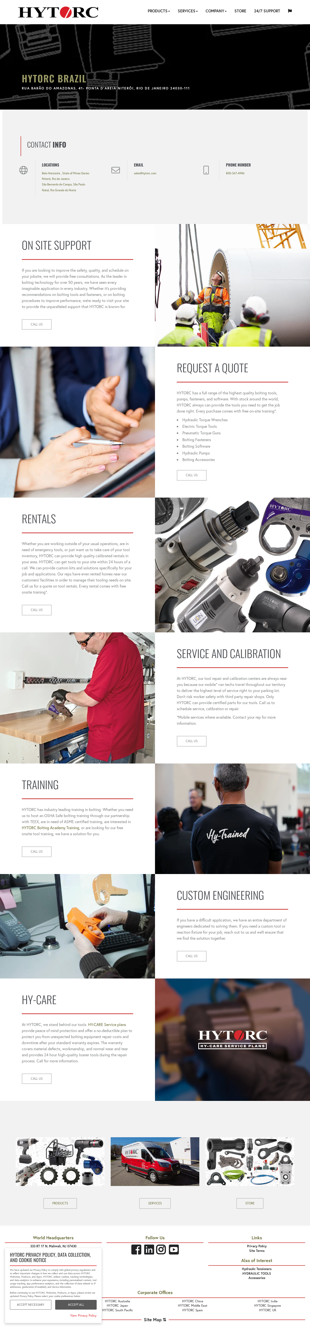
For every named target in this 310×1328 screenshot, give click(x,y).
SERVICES (155, 1203)
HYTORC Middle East (192, 1306)
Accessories (256, 1278)
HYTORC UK (267, 1310)
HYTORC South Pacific (117, 1310)
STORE (250, 1203)
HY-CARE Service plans (107, 1024)
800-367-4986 (235, 173)
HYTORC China (192, 1301)
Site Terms (256, 1251)
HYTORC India (268, 1301)
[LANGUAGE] (289, 11)
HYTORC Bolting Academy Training (50, 827)
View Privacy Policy (83, 1315)
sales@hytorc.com (145, 173)
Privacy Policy (257, 1246)
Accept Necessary (30, 1304)
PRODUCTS (60, 1203)
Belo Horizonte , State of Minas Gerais (65, 173)
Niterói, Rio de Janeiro (56, 179)
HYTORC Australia (117, 1301)
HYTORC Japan (117, 1306)
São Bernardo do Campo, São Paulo (63, 184)
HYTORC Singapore (267, 1306)
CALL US (37, 324)
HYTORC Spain (192, 1310)
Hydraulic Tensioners (256, 1269)
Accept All (76, 1304)
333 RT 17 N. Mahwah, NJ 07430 (53, 1246)
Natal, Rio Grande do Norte (59, 190)
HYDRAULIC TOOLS (256, 1274)
